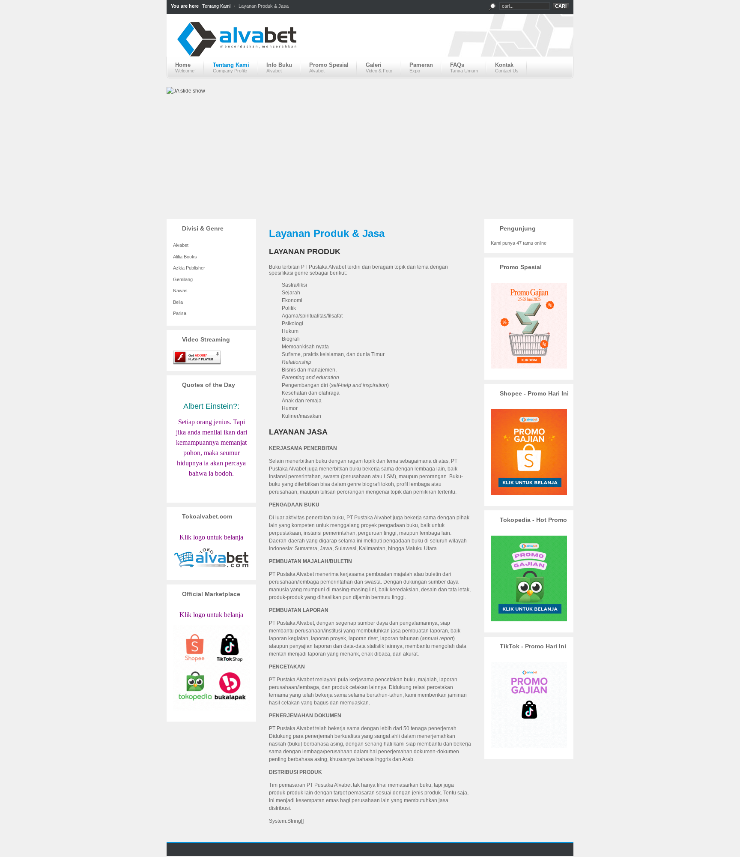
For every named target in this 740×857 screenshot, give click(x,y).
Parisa (179, 313)
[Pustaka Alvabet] (370, 46)
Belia (178, 302)
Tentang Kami (216, 6)
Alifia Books (185, 256)
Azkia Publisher (189, 267)
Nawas (180, 290)
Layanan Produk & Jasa (327, 233)
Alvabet (180, 245)
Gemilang (183, 279)
